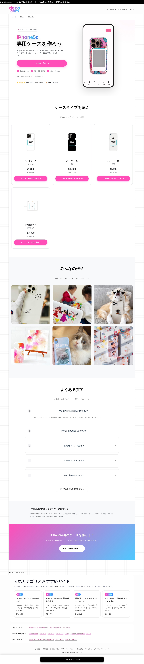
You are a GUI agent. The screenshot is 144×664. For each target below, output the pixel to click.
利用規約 (80, 649)
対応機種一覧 (43, 627)
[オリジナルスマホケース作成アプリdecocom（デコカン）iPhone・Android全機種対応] (14, 9)
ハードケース (59, 640)
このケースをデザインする (29, 178)
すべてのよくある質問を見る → (72, 489)
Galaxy (67, 633)
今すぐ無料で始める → (72, 548)
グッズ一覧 (53, 627)
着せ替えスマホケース (36, 640)
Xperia (73, 633)
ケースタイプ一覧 (64, 627)
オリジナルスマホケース (101, 649)
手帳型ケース (49, 640)
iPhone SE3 (59, 633)
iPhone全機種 (33, 633)
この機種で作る (40, 63)
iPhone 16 (43, 633)
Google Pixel (80, 633)
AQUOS (88, 633)
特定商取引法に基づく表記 (51, 649)
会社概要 (38, 649)
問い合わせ (88, 649)
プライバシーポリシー (68, 649)
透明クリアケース (71, 640)
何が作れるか (33, 627)
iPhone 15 (51, 633)
